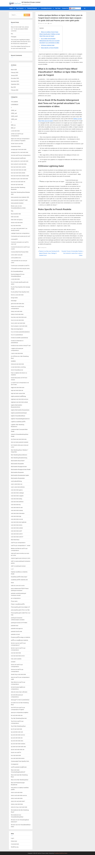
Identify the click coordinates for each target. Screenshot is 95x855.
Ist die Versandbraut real (17, 370)
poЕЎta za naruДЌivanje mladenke (19, 640)
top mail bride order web (17, 732)
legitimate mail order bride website (19, 402)
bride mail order (15, 216)
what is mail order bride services (19, 795)
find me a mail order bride (17, 294)
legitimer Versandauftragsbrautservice (20, 418)
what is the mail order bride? (18, 801)
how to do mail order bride (17, 320)
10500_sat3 (14, 113)
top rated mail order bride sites (18, 746)
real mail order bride (16, 652)
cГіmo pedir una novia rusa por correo (20, 268)
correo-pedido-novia (16, 257)
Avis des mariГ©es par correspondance (20, 155)
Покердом (13, 36)
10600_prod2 (14, 116)
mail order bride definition (17, 501)
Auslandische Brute (16, 146)
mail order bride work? (16, 531)
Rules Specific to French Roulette (49, 47)
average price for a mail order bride (19, 152)
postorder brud (14, 625)
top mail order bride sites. (17, 740)
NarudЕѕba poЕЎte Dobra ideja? (19, 576)
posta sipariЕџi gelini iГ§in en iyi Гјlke (20, 610)
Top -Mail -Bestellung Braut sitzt (19, 718)
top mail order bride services (18, 734)
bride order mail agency (17, 219)
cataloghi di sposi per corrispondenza (20, 233)
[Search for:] (17, 15)
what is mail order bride (16, 792)
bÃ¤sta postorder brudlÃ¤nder (18, 158)
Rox (12, 33)
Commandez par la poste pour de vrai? (20, 236)
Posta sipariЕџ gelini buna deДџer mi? (20, 607)
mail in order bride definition (18, 487)
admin (50, 23)
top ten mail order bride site (17, 749)
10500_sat (13, 110)
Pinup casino (14, 601)
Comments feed (15, 844)
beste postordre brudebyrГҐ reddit (19, 200)
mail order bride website (17, 528)
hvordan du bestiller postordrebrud (19, 337)
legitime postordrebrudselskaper (19, 412)
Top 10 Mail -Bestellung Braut (18, 726)
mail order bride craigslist (17, 495)
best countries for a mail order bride (19, 161)
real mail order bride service (18, 655)
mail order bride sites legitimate (18, 522)
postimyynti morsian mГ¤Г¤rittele (19, 622)
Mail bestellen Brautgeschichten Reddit (20, 469)
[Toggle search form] (85, 8)
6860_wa (13, 125)
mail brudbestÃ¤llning (16, 481)
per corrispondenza (16, 598)
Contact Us (65, 8)
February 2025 (14, 72)
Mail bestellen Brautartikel (17, 463)
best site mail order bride (17, 184)
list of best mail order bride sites (18, 439)
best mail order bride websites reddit (20, 175)
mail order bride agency (17, 490)
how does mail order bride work (18, 317)
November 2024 (15, 81)
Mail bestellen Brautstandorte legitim (20, 475)
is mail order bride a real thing (18, 367)
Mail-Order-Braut (15, 539)
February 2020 (14, 90)
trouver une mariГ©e (16, 752)
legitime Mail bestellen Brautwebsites (20, 410)
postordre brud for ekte (16, 631)
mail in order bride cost (16, 484)
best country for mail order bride (18, 164)
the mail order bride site (17, 715)
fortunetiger (14, 300)
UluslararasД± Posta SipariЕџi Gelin (20, 761)
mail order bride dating (16, 498)
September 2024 (15, 84)
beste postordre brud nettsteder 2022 (20, 197)
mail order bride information (17, 513)
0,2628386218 (14, 104)
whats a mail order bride (17, 804)
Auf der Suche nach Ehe (17, 143)
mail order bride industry (17, 510)
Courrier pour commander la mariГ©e (20, 265)
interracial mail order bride (17, 364)
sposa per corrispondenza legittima (19, 712)
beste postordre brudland (17, 203)
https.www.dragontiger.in (17, 329)
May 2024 (13, 87)
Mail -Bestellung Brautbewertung (19, 457)
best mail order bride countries (18, 167)
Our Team (57, 8)
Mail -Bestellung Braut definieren (19, 454)
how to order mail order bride (18, 323)
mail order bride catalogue (17, 492)
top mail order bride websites (18, 743)
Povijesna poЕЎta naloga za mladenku (20, 637)
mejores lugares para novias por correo (20, 558)
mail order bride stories (16, 525)
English (73, 8)
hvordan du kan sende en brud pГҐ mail (20, 345)
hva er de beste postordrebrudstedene (20, 331)
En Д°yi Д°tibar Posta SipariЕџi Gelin (20, 292)
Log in (12, 838)
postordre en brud (15, 634)
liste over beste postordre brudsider (19, 442)
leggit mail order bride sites (17, 387)
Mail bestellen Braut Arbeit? (18, 460)
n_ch (12, 569)
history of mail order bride (17, 314)
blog (12, 210)
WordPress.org (14, 847)
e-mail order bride (15, 279)
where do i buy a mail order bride (19, 807)
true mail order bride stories (17, 758)
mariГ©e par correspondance (18, 542)
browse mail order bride (17, 222)
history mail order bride (16, 311)
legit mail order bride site (17, 390)
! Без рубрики (14, 101)
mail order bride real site (17, 519)
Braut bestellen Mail (16, 213)
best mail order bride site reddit (18, 170)
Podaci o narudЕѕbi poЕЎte (18, 604)
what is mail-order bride (17, 798)
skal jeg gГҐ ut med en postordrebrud (20, 699)
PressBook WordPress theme (60, 853)
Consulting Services (46, 8)
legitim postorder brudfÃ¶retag (18, 396)
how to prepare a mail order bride (19, 326)
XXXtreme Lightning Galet (47, 45)
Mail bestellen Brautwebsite (18, 478)
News (12, 582)
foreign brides (14, 297)
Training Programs (32, 8)
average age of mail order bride (18, 149)
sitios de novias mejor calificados (19, 692)
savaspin (13, 661)
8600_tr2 (13, 128)
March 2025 (14, 69)
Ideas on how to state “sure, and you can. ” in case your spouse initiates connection (20, 28)
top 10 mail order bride (16, 729)
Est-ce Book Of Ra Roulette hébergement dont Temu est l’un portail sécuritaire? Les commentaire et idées (49, 40)
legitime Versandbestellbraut (18, 415)
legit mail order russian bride (18, 393)
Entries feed (14, 841)
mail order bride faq (16, 504)
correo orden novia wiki (16, 254)
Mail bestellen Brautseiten (17, 472)
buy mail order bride (16, 225)
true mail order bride (16, 755)
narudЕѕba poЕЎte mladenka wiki (19, 579)
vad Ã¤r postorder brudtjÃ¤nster (19, 767)
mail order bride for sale (17, 507)
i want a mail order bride (17, 353)
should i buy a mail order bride (18, 674)
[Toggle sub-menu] (14, 8)
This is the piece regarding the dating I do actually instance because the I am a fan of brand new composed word (20, 41)
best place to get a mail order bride (19, 178)
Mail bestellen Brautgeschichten (19, 466)
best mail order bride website (18, 172)
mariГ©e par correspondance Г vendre (20, 545)
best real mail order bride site (18, 181)
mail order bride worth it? (17, 536)
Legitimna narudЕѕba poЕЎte (18, 421)
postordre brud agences (17, 628)
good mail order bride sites (17, 303)
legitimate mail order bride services (19, 399)
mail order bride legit (16, 516)
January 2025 (14, 75)
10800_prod (14, 119)
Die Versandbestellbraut (17, 271)
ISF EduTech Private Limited (31, 2)
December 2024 (15, 78)
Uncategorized (43, 247)
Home (11, 8)
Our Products (20, 8)
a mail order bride (15, 130)
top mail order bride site (17, 737)
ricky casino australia (16, 658)
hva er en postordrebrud (17, 334)
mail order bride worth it (17, 533)
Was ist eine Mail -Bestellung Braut (19, 779)
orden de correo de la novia (17, 585)
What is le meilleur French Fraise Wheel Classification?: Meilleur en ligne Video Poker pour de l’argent (49, 34)
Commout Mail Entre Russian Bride (19, 251)
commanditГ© (14, 239)
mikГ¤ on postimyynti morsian (18, 566)
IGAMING (13, 361)
